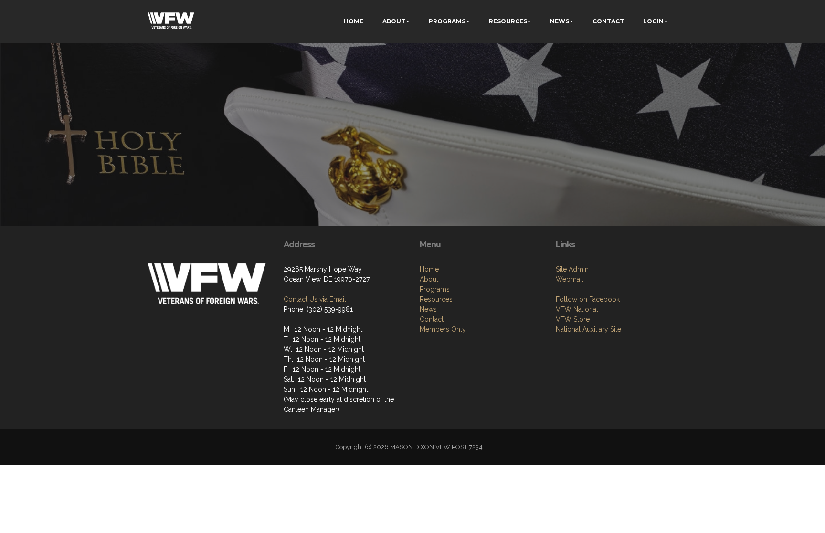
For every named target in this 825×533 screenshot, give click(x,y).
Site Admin (572, 269)
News (428, 309)
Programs (435, 289)
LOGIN (653, 21)
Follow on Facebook (588, 299)
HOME (353, 21)
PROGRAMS (447, 21)
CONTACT (608, 21)
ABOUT (393, 21)
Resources (436, 299)
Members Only (443, 329)
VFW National (577, 309)
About (429, 279)
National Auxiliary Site (588, 329)
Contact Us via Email (315, 299)
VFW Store (573, 319)
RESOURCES (508, 21)
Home (429, 269)
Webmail (569, 279)
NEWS (559, 21)
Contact (432, 319)
